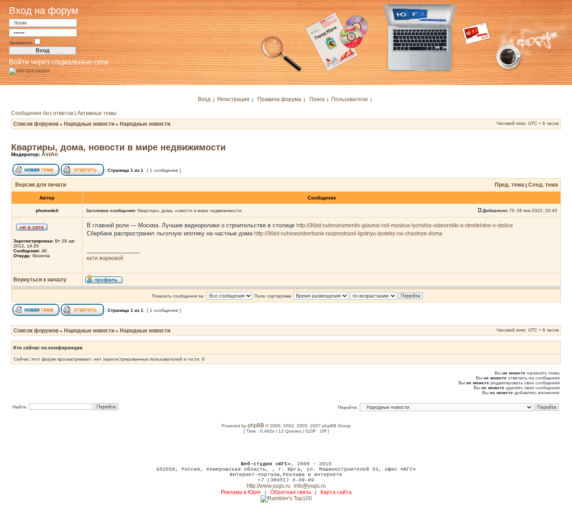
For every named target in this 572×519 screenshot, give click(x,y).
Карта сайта (336, 492)
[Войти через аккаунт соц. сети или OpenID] (29, 69)
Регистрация (233, 99)
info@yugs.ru (310, 486)
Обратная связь (290, 492)
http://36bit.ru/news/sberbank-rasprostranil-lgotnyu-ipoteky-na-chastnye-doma (348, 233)
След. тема (543, 185)
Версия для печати (40, 185)
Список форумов (36, 124)
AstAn (50, 154)
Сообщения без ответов (42, 113)
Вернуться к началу (40, 280)
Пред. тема (509, 185)
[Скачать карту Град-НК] (342, 71)
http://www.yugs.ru (268, 486)
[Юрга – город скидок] (481, 71)
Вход (204, 99)
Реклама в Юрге (241, 492)
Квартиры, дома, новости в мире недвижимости (118, 147)
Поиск (316, 99)
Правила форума (279, 99)
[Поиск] (282, 71)
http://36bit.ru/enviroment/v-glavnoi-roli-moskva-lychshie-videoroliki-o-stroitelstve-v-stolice (404, 225)
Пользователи (349, 99)
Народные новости (89, 124)
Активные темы (97, 113)
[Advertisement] (286, 447)
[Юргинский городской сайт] (427, 71)
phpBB (256, 425)
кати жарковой (105, 258)
